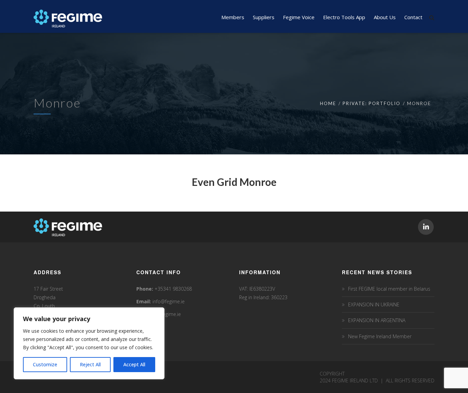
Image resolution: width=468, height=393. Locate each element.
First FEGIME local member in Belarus (389, 289)
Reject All (90, 364)
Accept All (134, 364)
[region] (89, 343)
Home (328, 103)
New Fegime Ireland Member (379, 336)
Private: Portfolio (372, 103)
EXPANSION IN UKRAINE (373, 304)
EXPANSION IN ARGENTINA (376, 320)
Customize (45, 364)
